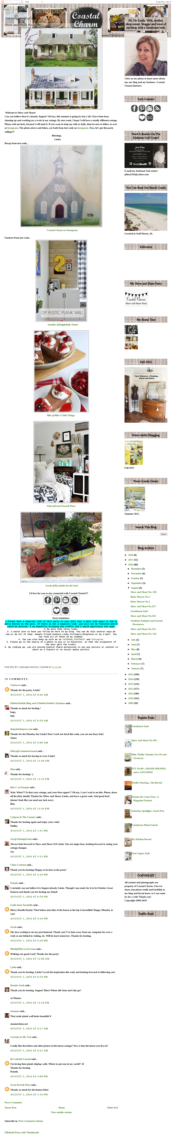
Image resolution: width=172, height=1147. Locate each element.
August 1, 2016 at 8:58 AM (29, 720)
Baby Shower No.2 (140, 596)
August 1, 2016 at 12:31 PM (29, 779)
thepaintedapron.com (21, 729)
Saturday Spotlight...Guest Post (147, 811)
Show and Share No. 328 (143, 592)
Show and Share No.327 (143, 606)
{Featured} (37, 9)
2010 (131, 698)
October (135, 578)
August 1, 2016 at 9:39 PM (29, 940)
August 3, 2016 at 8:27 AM (29, 1028)
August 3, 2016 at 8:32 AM (29, 1050)
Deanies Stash (17, 985)
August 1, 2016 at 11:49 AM (29, 760)
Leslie (13, 967)
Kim (12, 769)
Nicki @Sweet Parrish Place (61, 506)
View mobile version (61, 1112)
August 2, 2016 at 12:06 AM (30, 958)
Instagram (12, 128)
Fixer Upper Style (140, 853)
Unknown (15, 685)
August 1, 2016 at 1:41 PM (29, 830)
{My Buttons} (77, 9)
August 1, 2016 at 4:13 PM (29, 856)
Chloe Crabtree (18, 864)
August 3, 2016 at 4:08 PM (29, 1076)
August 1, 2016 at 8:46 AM (29, 694)
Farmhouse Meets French (144, 825)
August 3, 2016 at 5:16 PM (29, 1094)
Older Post (112, 1107)
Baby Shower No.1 (140, 601)
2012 (131, 688)
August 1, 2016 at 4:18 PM (29, 874)
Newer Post (10, 1107)
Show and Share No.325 (143, 629)
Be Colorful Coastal (20, 1059)
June (134, 644)
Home (6, 9)
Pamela (14, 883)
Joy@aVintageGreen (21, 839)
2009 (131, 703)
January (136, 668)
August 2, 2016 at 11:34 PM (29, 1002)
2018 (131, 555)
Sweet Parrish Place (20, 1085)
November (136, 573)
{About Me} (20, 9)
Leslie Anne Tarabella (21, 905)
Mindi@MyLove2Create (23, 949)
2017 (131, 559)
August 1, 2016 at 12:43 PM (29, 808)
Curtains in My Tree (20, 1037)
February (136, 663)
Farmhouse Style (139, 611)
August (135, 588)
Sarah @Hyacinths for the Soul (62, 585)
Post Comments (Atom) (31, 1121)
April (134, 654)
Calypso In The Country (23, 817)
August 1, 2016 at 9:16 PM (29, 918)
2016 (131, 564)
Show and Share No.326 (143, 616)
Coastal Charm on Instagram (62, 230)
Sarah (13, 927)
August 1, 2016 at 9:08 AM (29, 742)
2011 (131, 693)
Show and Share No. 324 (22, 25)
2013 (131, 684)
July (133, 639)
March (135, 659)
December (136, 568)
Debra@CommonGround (23, 751)
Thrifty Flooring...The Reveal (146, 782)
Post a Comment (13, 1102)
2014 (131, 679)
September (137, 583)
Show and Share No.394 (144, 740)
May (133, 649)
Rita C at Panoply (19, 787)
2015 (131, 674)
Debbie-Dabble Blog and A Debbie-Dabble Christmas (37, 703)
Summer (14, 1011)
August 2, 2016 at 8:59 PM (29, 977)
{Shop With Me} (56, 9)
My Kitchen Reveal (141, 839)
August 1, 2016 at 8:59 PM (29, 896)
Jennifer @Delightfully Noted (62, 324)
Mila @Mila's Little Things (59, 415)
